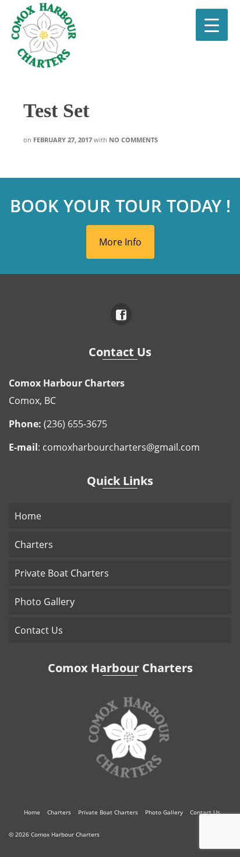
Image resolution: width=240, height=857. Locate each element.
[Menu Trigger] (212, 25)
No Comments (133, 139)
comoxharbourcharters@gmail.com (121, 447)
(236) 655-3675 (75, 423)
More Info (120, 242)
